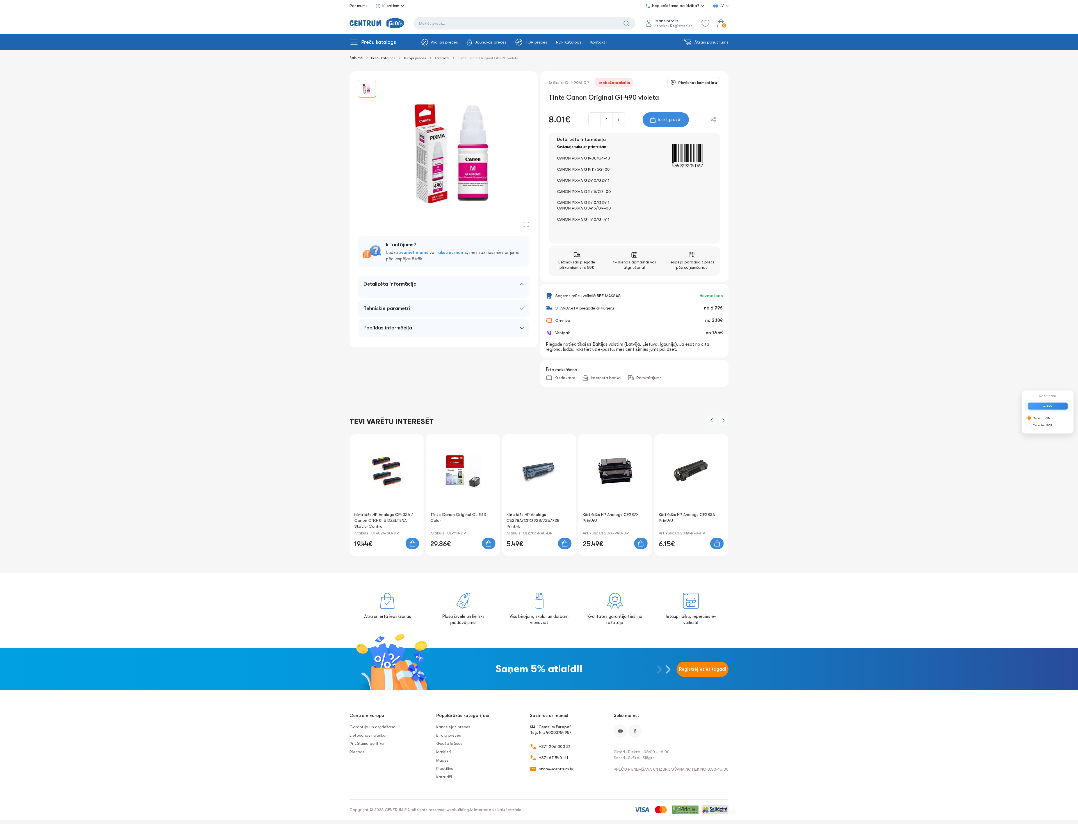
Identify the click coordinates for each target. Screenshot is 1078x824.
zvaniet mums (413, 252)
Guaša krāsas (449, 743)
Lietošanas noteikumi (370, 735)
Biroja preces (415, 58)
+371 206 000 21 (554, 746)
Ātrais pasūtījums (711, 42)
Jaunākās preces (490, 42)
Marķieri (443, 752)
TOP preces (536, 42)
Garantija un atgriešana (373, 727)
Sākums (356, 58)
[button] (712, 420)
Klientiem (390, 5)
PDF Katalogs (568, 42)
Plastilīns (444, 768)
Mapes (442, 760)
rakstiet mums (452, 252)
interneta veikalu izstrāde (497, 809)
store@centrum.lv (556, 768)
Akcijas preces (444, 42)
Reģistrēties (681, 26)
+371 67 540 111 (553, 757)
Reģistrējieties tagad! (702, 669)
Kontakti (598, 42)
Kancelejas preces (453, 727)
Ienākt (661, 26)
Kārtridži (442, 58)
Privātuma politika (367, 743)
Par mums (358, 5)
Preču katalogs (378, 42)
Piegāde (357, 752)
